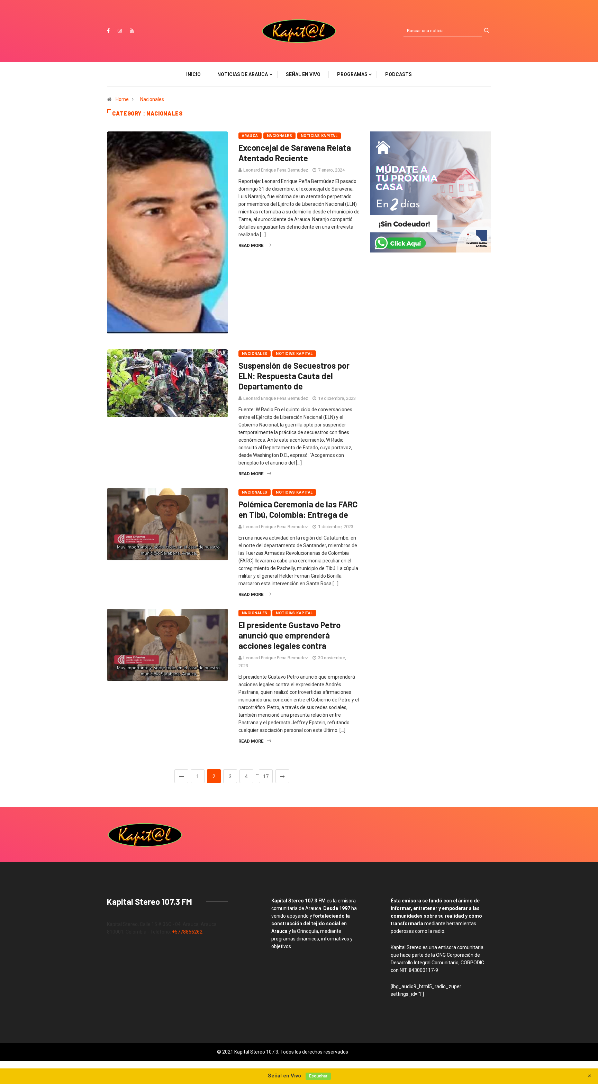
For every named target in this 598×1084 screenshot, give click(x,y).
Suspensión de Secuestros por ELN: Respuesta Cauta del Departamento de (294, 375)
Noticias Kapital (319, 136)
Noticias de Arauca (242, 74)
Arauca (250, 136)
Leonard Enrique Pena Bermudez (275, 170)
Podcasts (398, 74)
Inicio (193, 74)
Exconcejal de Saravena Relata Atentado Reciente (294, 153)
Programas (352, 74)
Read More (250, 245)
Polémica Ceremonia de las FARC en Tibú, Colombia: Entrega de (297, 509)
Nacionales (152, 99)
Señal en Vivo (303, 74)
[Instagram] (120, 31)
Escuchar (318, 1076)
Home (122, 99)
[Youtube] (132, 31)
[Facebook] (108, 31)
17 (266, 776)
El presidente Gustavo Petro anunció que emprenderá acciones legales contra (289, 635)
